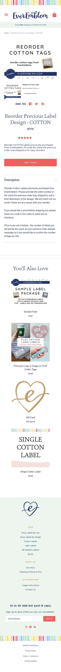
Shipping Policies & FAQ (30, 572)
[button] (25, 138)
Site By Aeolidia (31, 661)
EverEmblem (33, 645)
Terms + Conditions (30, 656)
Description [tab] (12, 180)
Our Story (30, 568)
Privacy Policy (30, 651)
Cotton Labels (30, 541)
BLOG (30, 554)
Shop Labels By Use (31, 533)
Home (6, 33)
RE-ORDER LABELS (30, 550)
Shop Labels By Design (30, 537)
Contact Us (30, 590)
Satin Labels (30, 546)
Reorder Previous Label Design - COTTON (27, 33)
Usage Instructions (30, 585)
